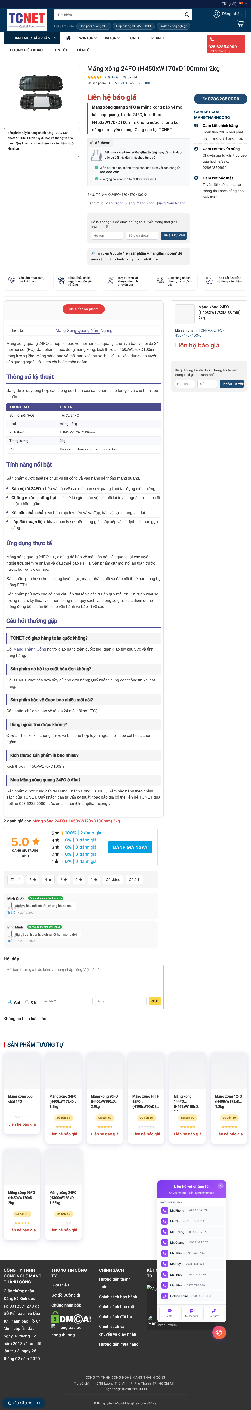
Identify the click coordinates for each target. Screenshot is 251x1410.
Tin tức (61, 50)
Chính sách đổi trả (115, 1316)
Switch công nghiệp (173, 26)
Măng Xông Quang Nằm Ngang (161, 203)
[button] (227, 14)
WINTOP (86, 38)
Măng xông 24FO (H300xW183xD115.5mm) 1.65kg (63, 1198)
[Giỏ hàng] (240, 23)
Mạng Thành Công (29, 649)
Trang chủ (68, 38)
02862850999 (223, 98)
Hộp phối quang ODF (94, 26)
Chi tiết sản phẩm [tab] (84, 309)
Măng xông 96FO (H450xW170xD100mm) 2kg (22, 1198)
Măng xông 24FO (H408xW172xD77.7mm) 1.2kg (63, 1101)
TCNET (134, 38)
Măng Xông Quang (120, 203)
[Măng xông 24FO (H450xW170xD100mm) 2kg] (184, 313)
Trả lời (11, 912)
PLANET (158, 38)
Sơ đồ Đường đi (65, 1295)
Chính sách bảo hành (118, 1296)
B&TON (110, 38)
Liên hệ (83, 50)
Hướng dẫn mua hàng (118, 1344)
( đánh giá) (111, 77)
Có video (113, 880)
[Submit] (186, 14)
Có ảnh (134, 880)
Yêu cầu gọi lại (26, 1403)
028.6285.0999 (222, 46)
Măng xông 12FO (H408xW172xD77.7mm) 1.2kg (229, 1101)
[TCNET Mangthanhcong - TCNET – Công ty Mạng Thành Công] (27, 20)
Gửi (154, 1001)
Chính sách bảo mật (117, 1306)
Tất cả (16, 880)
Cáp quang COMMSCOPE (134, 26)
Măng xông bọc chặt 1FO (20, 1098)
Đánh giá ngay (130, 847)
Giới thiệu (60, 1285)
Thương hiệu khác (25, 50)
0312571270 (21, 1306)
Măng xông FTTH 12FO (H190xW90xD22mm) (146, 1101)
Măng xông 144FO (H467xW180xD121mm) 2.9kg (187, 1102)
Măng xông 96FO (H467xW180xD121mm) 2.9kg (105, 1101)
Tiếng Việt (230, 4)
